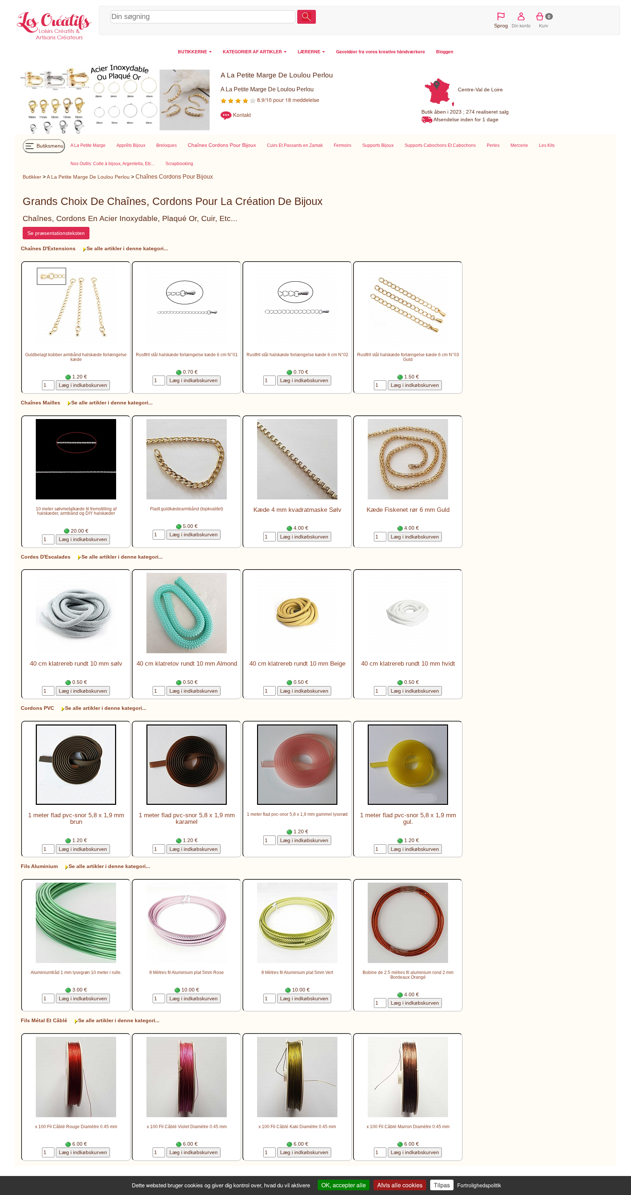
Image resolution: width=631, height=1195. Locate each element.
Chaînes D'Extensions (48, 248)
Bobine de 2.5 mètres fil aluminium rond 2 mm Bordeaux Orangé (408, 974)
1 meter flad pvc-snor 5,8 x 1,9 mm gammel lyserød (297, 814)
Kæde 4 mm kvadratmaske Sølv (297, 509)
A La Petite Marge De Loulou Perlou (88, 177)
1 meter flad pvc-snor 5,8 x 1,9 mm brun (76, 818)
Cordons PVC (37, 708)
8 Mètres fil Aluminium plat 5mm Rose (186, 972)
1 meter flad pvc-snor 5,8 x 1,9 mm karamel (187, 818)
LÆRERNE (309, 51)
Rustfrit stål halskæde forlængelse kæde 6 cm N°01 (187, 354)
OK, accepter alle (343, 1185)
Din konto (521, 25)
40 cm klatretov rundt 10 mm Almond (187, 663)
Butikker (32, 177)
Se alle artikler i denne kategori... (127, 248)
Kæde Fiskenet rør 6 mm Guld (408, 509)
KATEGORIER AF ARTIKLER (253, 51)
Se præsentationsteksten (56, 233)
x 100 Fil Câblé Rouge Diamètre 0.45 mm (76, 1126)
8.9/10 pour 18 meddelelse (287, 99)
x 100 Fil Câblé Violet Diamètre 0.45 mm (187, 1126)
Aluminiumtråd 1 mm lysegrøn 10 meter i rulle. (76, 972)
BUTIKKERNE (193, 51)
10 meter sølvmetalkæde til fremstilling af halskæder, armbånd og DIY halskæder (76, 511)
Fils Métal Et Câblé (44, 1020)
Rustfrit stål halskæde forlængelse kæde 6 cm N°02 (297, 354)
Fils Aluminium (39, 866)
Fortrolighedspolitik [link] (479, 1185)
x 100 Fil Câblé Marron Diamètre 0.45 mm (408, 1126)
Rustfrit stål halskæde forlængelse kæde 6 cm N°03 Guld (408, 357)
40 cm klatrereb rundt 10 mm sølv (76, 663)
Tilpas (442, 1185)
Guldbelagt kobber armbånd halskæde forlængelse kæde (76, 357)
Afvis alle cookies (399, 1185)
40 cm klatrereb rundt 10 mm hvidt (408, 663)
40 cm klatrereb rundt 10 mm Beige (297, 663)
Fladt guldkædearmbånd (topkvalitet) (186, 508)
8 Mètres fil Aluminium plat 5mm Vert (297, 972)
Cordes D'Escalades (45, 557)
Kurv (544, 20)
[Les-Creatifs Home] (54, 24)
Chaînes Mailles (40, 403)
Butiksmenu (49, 146)
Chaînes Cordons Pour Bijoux (174, 177)
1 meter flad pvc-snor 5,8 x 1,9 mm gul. (408, 818)
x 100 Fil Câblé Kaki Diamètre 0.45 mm (297, 1126)
